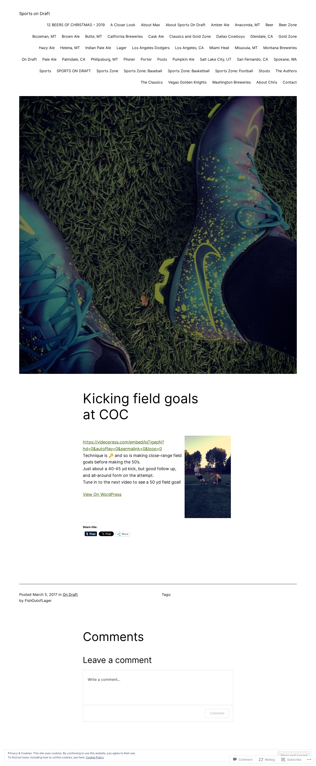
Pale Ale (49, 59)
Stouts (264, 71)
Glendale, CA (261, 36)
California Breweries (125, 36)
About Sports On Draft (185, 24)
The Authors (286, 71)
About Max (150, 24)
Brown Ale (71, 36)
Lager (122, 47)
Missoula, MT (246, 47)
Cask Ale (156, 36)
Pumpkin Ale (183, 59)
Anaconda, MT (247, 24)
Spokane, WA (285, 59)
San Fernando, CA (252, 59)
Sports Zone (107, 71)
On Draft (29, 59)
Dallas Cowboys (230, 36)
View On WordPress (102, 494)
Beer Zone (288, 24)
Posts (162, 59)
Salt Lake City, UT (215, 59)
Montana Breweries (280, 47)
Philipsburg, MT (104, 59)
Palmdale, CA (73, 59)
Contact (290, 82)
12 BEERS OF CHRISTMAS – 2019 (76, 24)
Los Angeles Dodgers (151, 47)
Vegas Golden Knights (187, 82)
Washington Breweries (231, 82)
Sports (45, 71)
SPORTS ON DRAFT (74, 71)
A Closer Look (122, 24)
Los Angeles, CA (189, 47)
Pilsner (129, 59)
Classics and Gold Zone (190, 36)
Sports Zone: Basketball (189, 71)
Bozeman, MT (44, 36)
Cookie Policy (95, 757)
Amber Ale (220, 24)
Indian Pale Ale (98, 47)
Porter (146, 59)
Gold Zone (288, 36)
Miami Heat (219, 47)
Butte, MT (93, 36)
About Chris (266, 82)
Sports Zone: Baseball (143, 71)
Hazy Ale (47, 47)
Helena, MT (70, 47)
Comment (217, 713)
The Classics (152, 82)
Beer (269, 24)
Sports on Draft (34, 13)
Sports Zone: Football (234, 71)
